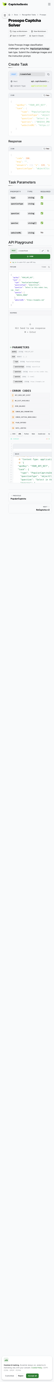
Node (33, 434)
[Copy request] (48, 74)
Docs (16, 15)
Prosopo (43, 15)
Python (26, 434)
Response (15, 141)
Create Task (18, 64)
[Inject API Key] (42, 251)
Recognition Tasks (29, 15)
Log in (14, 262)
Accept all (32, 1376)
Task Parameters (22, 182)
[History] (48, 251)
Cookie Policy (36, 1368)
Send (31, 256)
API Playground (20, 242)
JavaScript (41, 434)
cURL (19, 434)
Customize (9, 1376)
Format (44, 267)
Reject (20, 1376)
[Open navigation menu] (49, 4)
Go (49, 434)
